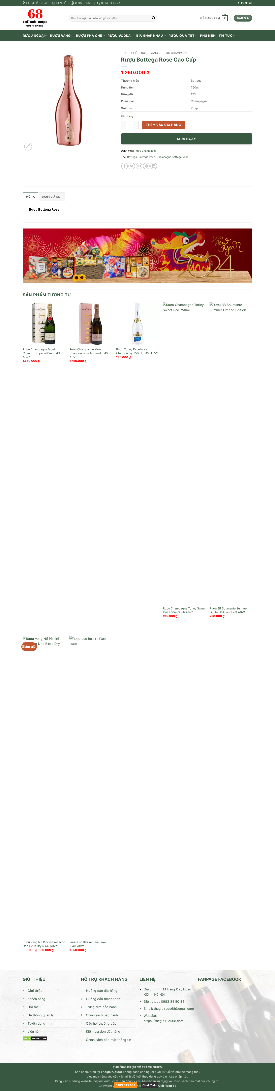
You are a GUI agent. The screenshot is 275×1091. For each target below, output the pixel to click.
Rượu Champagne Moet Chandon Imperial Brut (39, 351)
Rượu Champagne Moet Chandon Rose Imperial (85, 351)
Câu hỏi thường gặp (101, 1023)
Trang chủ (129, 53)
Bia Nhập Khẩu (149, 36)
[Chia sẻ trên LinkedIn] (153, 166)
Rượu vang (60, 36)
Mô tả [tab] (30, 196)
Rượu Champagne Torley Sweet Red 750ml (184, 610)
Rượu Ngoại (33, 36)
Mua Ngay (186, 139)
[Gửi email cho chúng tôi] (250, 3)
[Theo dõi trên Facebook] (239, 3)
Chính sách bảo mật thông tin (108, 1040)
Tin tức (226, 36)
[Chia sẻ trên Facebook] (124, 166)
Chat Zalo (149, 1085)
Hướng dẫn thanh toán (103, 999)
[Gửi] (153, 18)
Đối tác (33, 1007)
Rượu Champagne (175, 53)
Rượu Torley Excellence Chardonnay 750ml (131, 351)
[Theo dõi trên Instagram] (242, 3)
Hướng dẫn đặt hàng (101, 991)
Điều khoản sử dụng (154, 1081)
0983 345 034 (125, 1085)
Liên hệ (33, 1031)
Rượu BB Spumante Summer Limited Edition (229, 610)
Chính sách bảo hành (102, 1015)
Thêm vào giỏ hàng (163, 125)
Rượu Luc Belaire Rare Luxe (87, 942)
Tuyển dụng (36, 1023)
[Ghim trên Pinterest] (146, 166)
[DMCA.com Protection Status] (35, 1038)
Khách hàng (36, 999)
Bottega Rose (147, 157)
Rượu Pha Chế (89, 36)
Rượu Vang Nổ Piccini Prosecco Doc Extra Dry (44, 944)
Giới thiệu (35, 991)
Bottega (132, 157)
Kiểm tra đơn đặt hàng (103, 1031)
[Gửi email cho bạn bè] (139, 166)
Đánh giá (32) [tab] (51, 196)
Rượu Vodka (119, 36)
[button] (214, 18)
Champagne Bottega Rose (172, 157)
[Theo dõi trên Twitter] (246, 3)
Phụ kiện (208, 36)
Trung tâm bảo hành (101, 1007)
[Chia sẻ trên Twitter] (131, 166)
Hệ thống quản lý (41, 1015)
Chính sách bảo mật (186, 1081)
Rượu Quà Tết (182, 36)
